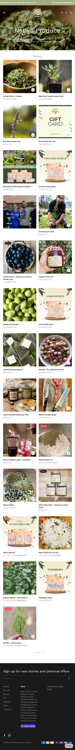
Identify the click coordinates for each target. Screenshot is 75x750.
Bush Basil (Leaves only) (12, 141)
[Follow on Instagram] (9, 735)
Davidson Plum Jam (46, 277)
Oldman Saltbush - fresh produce (15, 598)
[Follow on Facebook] (4, 735)
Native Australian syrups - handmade (16, 460)
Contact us (7, 709)
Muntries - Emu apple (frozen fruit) (51, 370)
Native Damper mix (46, 460)
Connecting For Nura (46, 232)
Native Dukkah (8, 505)
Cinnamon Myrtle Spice (47, 187)
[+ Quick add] (33, 90)
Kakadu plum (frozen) (11, 324)
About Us (6, 690)
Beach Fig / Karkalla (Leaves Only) (51, 96)
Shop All (6, 686)
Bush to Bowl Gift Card (47, 141)
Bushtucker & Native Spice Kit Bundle (16, 187)
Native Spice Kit (9, 553)
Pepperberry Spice (45, 598)
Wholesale (7, 702)
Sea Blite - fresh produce (12, 643)
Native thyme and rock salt (48, 553)
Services (6, 694)
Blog (4, 698)
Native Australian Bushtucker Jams (16, 415)
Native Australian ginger (47, 415)
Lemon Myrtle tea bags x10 (13, 370)
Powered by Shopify (24, 742)
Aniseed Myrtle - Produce (12, 96)
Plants (5, 706)
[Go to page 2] (42, 652)
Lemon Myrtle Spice (46, 324)
